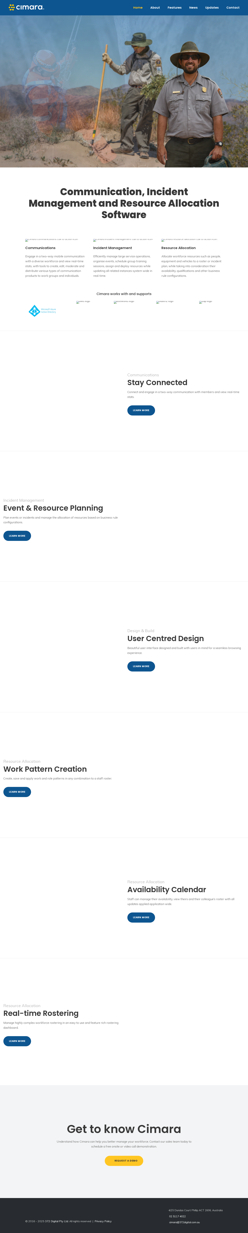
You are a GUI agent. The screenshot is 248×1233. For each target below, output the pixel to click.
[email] (26, 1212)
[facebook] (36, 1212)
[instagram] (65, 1212)
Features (175, 7)
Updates (212, 7)
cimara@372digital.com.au (184, 1222)
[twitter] (46, 1212)
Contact (233, 7)
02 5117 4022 (177, 1216)
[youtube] (56, 1212)
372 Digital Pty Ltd (56, 1221)
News (193, 7)
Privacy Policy (103, 1221)
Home (138, 7)
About (155, 7)
